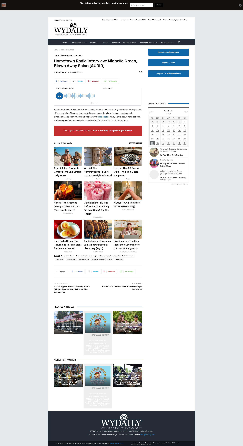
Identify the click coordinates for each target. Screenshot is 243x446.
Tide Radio (103, 117)
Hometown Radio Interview (123, 256)
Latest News (64, 50)
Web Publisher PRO (116, 443)
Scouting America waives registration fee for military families (127, 329)
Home (56, 50)
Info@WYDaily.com (147, 435)
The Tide (110, 259)
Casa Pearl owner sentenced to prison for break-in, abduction (68, 329)
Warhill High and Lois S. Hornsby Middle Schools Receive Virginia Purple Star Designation (72, 289)
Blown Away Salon (67, 256)
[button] (179, 42)
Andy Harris (61, 72)
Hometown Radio (106, 256)
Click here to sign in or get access (115, 130)
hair (77, 256)
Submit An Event (157, 103)
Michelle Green (84, 259)
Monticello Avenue (98, 259)
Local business (71, 259)
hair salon (85, 256)
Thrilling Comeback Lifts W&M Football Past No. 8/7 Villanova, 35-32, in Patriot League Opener (68, 381)
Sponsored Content (72, 56)
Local (72, 50)
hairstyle (94, 256)
